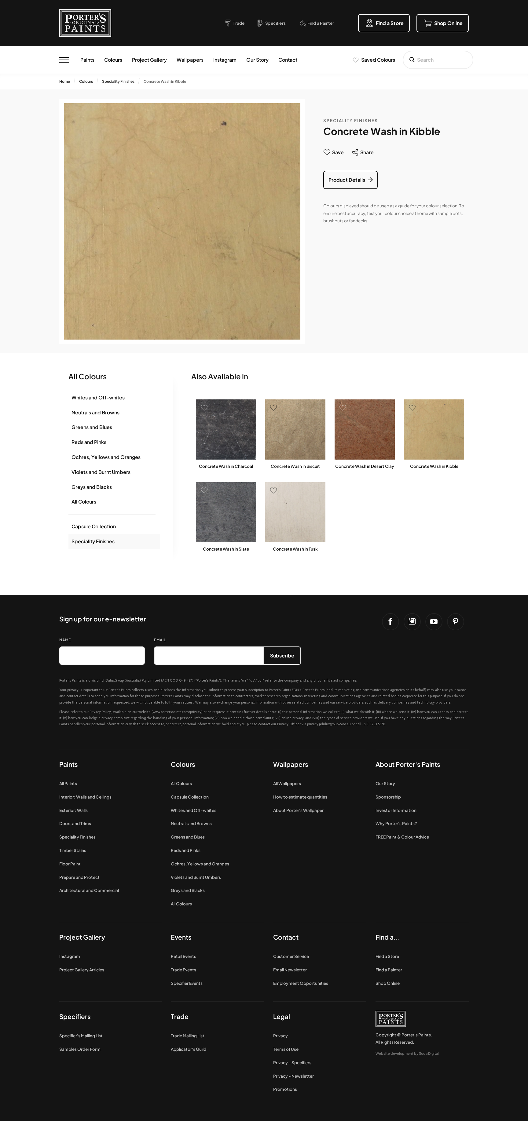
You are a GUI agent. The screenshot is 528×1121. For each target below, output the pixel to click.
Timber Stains (72, 850)
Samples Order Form (80, 1049)
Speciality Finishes (118, 81)
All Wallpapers (287, 783)
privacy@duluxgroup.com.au (329, 724)
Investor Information (396, 810)
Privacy (280, 1035)
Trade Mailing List (187, 1035)
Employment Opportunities (300, 983)
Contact (287, 59)
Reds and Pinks (89, 442)
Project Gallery (149, 59)
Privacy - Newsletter (293, 1076)
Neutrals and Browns (95, 412)
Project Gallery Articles (81, 969)
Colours (113, 59)
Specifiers (75, 1016)
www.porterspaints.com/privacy (177, 712)
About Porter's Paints (408, 764)
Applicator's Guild (188, 1049)
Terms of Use (286, 1049)
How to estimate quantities (300, 796)
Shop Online (388, 983)
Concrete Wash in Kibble (165, 81)
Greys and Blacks (92, 487)
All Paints (68, 783)
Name (65, 640)
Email (160, 640)
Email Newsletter (290, 969)
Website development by (407, 1053)
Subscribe (282, 655)
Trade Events (183, 969)
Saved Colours (378, 59)
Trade (180, 1016)
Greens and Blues (92, 427)
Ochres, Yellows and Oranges (106, 457)
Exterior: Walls (73, 810)
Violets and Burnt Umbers (101, 472)
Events (181, 937)
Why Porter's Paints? (396, 823)
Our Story (257, 59)
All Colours (84, 501)
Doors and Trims (75, 823)
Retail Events (183, 956)
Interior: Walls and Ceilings (85, 796)
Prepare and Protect (79, 877)
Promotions (285, 1089)
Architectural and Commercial (89, 890)
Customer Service (291, 956)
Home (64, 81)
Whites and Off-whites (98, 397)
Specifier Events (187, 983)
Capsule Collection (94, 526)
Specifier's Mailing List (81, 1035)
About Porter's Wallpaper (298, 810)
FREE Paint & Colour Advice (402, 836)
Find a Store (387, 956)
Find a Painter (389, 969)
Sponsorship (388, 796)
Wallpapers (190, 59)
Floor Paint (70, 863)
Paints (87, 59)
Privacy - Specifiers (292, 1062)
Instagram (225, 59)
